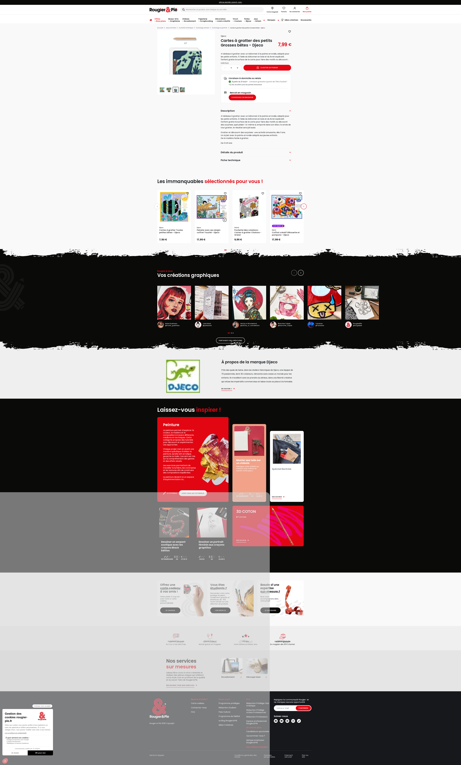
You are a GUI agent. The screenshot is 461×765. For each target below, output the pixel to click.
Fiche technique (230, 160)
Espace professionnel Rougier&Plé (256, 722)
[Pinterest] (287, 721)
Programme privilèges (229, 703)
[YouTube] (281, 721)
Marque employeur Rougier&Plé (255, 741)
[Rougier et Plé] (159, 708)
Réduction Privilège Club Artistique (257, 704)
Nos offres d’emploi (257, 747)
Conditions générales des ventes (245, 756)
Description (228, 110)
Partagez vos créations (230, 341)
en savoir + (226, 389)
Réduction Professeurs (256, 717)
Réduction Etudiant (227, 707)
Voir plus (225, 63)
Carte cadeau (197, 703)
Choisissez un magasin (242, 97)
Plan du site (305, 756)
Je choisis (170, 610)
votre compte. (259, 2)
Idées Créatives (226, 725)
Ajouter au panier (269, 68)
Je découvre (270, 610)
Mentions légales (157, 755)
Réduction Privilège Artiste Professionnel (256, 711)
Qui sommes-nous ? (255, 736)
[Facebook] (276, 721)
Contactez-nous (199, 707)
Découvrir (277, 497)
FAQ (193, 712)
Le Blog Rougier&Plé (228, 720)
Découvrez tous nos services (180, 685)
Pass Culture (224, 712)
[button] (295, 10)
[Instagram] (293, 721)
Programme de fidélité (229, 716)
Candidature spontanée (257, 731)
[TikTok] (299, 721)
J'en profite (220, 610)
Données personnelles (269, 756)
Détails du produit (232, 152)
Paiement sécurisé (289, 756)
